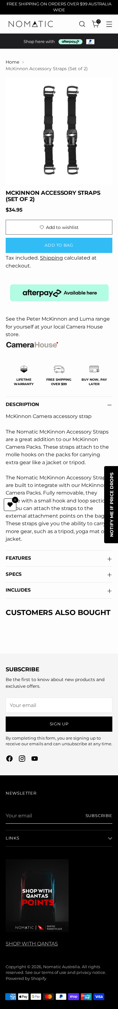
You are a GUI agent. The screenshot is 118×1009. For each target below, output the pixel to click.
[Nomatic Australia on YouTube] (34, 759)
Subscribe (99, 815)
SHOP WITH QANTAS (32, 943)
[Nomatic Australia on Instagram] (22, 759)
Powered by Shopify (26, 978)
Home (12, 62)
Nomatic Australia (61, 966)
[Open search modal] (82, 23)
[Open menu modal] (109, 23)
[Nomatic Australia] (31, 24)
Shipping (51, 258)
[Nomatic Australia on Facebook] (9, 759)
